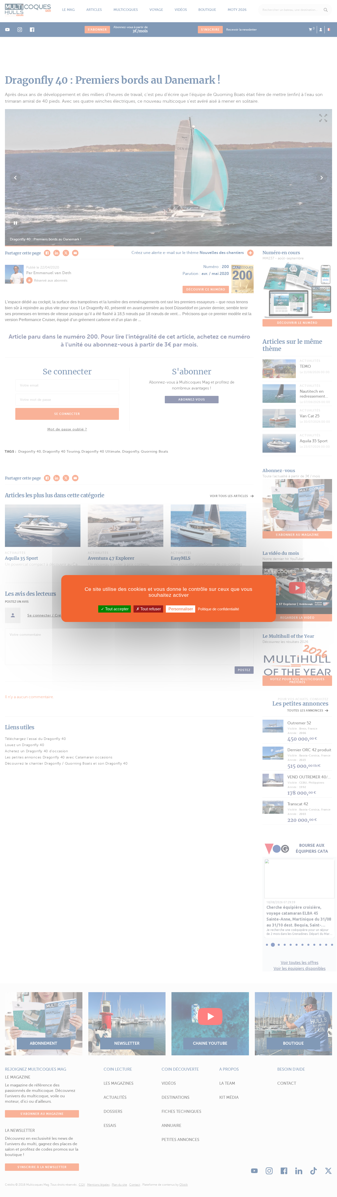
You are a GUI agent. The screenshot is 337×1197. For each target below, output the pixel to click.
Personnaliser (180, 609)
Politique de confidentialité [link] (218, 609)
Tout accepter (116, 609)
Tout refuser (150, 609)
